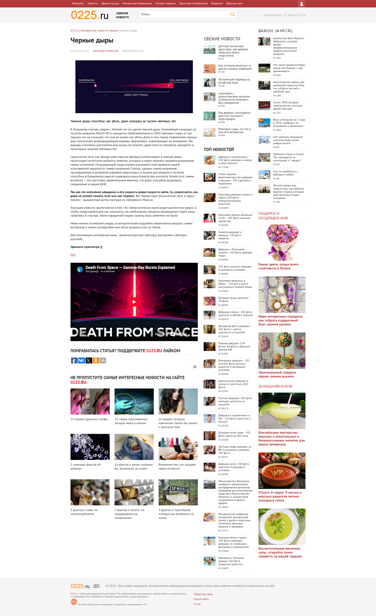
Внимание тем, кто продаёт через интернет (177, 467)
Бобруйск (78, 3)
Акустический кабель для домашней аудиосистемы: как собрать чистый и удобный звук (289, 87)
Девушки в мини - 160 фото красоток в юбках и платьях (235, 314)
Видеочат (217, 3)
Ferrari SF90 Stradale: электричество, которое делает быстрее (287, 106)
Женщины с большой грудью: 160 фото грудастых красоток (231, 561)
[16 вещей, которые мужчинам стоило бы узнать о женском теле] (178, 401)
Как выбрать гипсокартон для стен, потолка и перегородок (234, 116)
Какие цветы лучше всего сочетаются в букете (278, 266)
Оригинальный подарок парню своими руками (277, 374)
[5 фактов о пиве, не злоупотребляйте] (90, 492)
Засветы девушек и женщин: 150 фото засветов (230, 235)
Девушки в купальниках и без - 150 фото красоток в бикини (234, 419)
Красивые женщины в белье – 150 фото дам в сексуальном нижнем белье (235, 284)
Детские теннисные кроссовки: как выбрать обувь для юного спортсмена (233, 51)
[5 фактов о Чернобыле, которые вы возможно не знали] (178, 492)
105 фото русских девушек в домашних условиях (235, 268)
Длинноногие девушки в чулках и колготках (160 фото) (233, 384)
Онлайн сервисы (165, 3)
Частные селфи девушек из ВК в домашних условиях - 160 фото (234, 450)
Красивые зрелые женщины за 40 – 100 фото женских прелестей (235, 218)
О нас (197, 604)
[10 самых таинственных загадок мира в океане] (134, 401)
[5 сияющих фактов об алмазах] (90, 447)
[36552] (282, 527)
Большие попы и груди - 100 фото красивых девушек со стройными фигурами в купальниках (233, 542)
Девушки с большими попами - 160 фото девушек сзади (235, 252)
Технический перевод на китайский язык (234, 81)
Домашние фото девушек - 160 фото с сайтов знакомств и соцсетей (234, 329)
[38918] (282, 411)
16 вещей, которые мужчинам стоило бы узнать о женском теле (178, 423)
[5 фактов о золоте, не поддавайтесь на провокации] (134, 492)
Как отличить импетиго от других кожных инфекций (234, 67)
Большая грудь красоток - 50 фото (234, 299)
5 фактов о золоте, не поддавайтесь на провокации (129, 514)
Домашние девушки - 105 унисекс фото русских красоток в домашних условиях (233, 365)
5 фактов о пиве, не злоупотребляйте (84, 512)
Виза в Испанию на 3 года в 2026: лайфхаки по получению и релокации (289, 123)
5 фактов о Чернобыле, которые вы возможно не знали (176, 514)
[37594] (282, 471)
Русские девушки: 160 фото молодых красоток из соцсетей (235, 401)
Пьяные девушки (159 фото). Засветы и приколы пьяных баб (234, 346)
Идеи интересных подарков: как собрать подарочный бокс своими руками (280, 320)
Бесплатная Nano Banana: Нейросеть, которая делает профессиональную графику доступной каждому (288, 46)
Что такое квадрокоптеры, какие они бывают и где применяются (289, 68)
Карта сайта (201, 599)
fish (72, 255)
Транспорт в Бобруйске (193, 3)
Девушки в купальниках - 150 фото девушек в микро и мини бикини (235, 160)
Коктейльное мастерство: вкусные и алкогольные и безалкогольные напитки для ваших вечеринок (281, 439)
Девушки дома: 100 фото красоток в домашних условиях (233, 467)
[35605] (282, 242)
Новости (93, 3)
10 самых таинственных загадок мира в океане (131, 421)
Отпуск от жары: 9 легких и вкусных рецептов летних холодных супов (280, 496)
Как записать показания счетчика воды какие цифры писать (288, 140)
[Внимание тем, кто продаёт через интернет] (178, 447)
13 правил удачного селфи (89, 419)
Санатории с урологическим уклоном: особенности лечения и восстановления (234, 98)
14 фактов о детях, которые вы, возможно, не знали (134, 467)
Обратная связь (203, 594)
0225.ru (74, 594)
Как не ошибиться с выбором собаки (285, 173)
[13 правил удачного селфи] (90, 401)
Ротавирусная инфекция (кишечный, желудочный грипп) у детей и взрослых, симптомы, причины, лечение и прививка (234, 520)
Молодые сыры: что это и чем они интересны (234, 130)
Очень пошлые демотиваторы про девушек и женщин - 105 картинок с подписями (235, 179)
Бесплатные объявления (137, 3)
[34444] (282, 350)
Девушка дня (234, 3)
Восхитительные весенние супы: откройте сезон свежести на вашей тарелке (280, 552)
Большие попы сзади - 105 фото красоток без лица (234, 434)
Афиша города (110, 3)
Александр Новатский (105, 51)
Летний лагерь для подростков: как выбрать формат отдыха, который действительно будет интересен (288, 192)
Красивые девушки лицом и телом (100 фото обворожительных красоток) (235, 199)
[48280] (282, 294)
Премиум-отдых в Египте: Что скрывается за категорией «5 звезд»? (288, 157)
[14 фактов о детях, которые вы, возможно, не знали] (134, 447)
